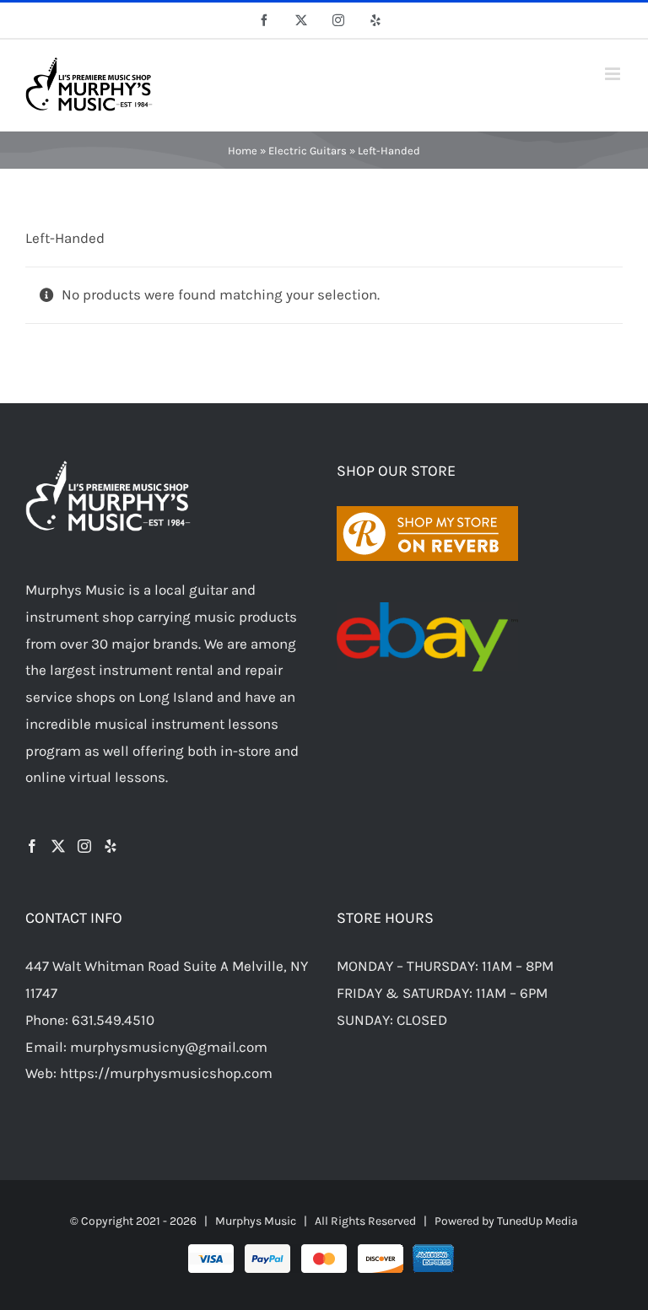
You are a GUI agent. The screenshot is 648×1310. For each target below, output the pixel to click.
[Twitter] (58, 846)
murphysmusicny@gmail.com (168, 1046)
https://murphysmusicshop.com (166, 1073)
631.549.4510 (113, 1019)
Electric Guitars (307, 150)
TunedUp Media (537, 1221)
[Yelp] (110, 846)
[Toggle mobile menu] (614, 74)
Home (242, 150)
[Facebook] (32, 846)
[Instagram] (84, 846)
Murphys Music (255, 1221)
